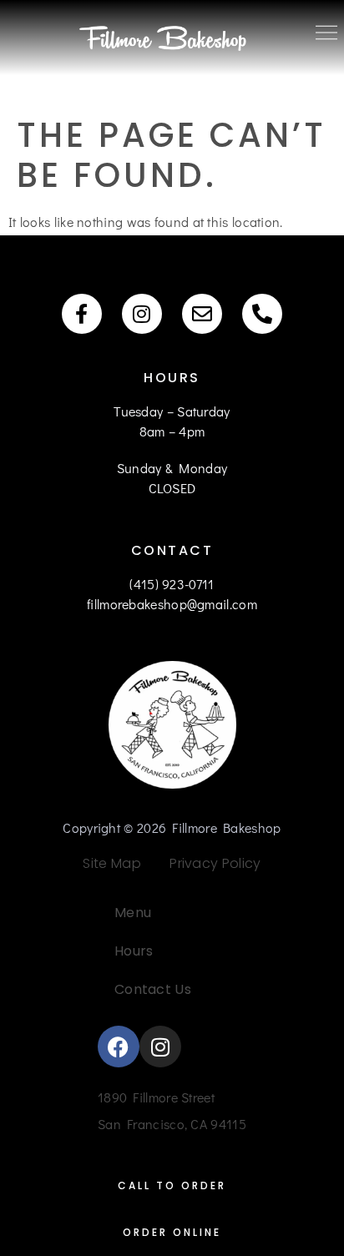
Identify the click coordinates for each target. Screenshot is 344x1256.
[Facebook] (118, 1046)
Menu (132, 912)
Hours (134, 951)
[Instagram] (142, 314)
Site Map (111, 863)
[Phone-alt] (262, 314)
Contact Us (152, 989)
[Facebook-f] (82, 314)
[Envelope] (202, 314)
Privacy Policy (210, 863)
